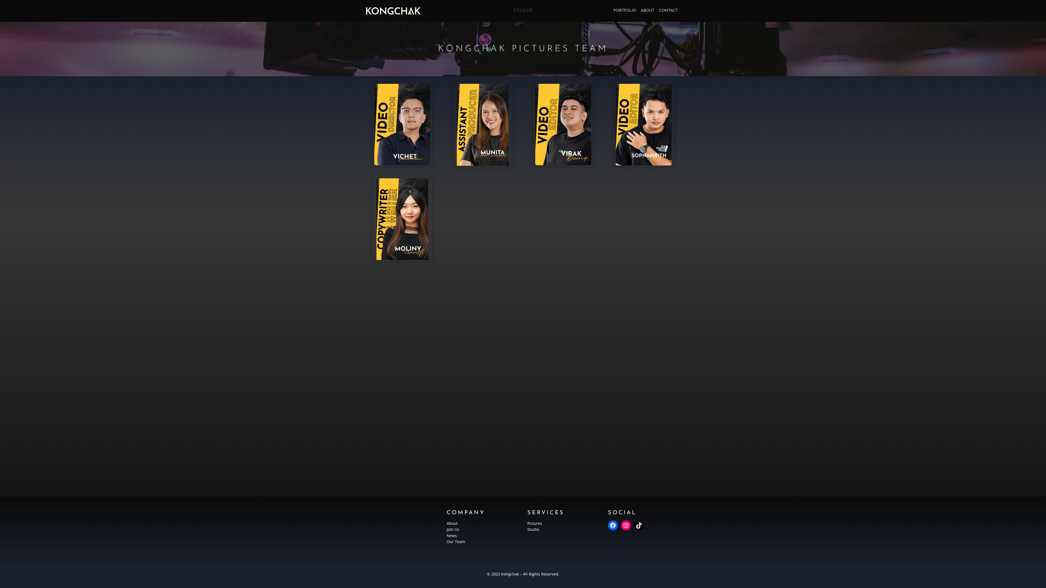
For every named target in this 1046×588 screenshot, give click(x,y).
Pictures (534, 523)
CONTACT (668, 11)
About (452, 523)
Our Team (456, 541)
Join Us (453, 529)
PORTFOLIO (624, 11)
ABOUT (647, 11)
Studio (533, 529)
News (452, 535)
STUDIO (523, 10)
